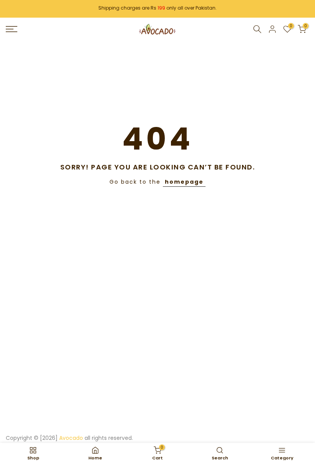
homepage (184, 182)
